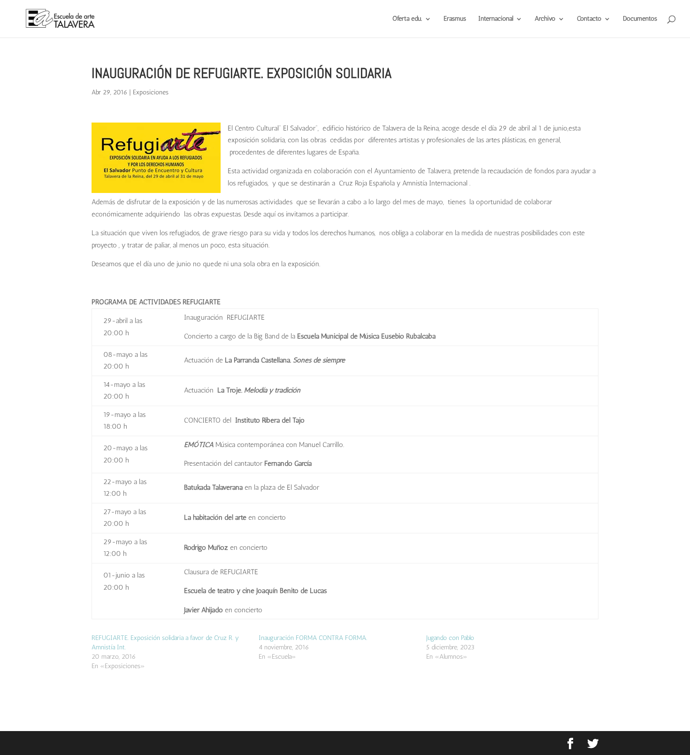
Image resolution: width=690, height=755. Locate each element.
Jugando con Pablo (450, 638)
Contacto (589, 19)
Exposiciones (151, 92)
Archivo (545, 19)
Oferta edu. (407, 19)
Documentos (640, 19)
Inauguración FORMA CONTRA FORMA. (313, 638)
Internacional (495, 19)
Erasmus (455, 19)
